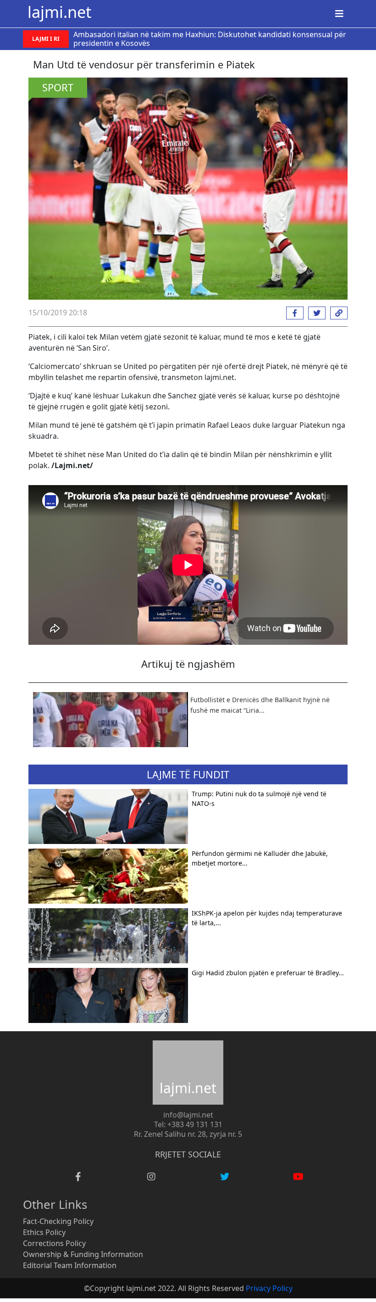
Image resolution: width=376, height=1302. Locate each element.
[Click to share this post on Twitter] (315, 313)
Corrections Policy (54, 1243)
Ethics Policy (44, 1232)
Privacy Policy (269, 1288)
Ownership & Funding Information (83, 1254)
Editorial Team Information (69, 1265)
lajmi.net (59, 11)
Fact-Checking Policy (58, 1221)
